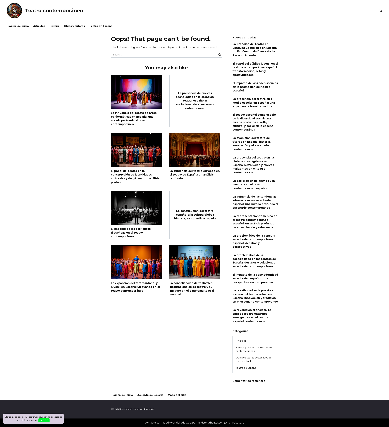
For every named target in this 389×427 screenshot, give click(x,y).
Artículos (39, 26)
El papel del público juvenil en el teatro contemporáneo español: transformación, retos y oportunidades (255, 69)
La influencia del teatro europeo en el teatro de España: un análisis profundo (194, 174)
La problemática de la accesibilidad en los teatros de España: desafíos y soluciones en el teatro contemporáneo (254, 260)
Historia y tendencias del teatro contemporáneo (254, 349)
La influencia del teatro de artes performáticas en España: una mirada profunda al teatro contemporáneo (134, 118)
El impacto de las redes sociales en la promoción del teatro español (255, 86)
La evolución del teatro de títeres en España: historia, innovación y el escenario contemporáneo (251, 143)
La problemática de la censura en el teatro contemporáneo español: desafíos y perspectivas (253, 241)
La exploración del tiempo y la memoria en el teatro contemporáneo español (253, 184)
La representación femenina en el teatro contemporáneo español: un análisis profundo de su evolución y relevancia (254, 221)
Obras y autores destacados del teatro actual (254, 359)
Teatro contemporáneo (54, 11)
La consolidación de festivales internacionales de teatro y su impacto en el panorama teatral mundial (191, 288)
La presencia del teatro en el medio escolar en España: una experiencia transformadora (253, 102)
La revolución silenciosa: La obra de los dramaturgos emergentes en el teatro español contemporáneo (252, 315)
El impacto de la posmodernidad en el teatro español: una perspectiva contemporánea (255, 278)
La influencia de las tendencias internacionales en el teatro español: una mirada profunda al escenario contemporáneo (255, 202)
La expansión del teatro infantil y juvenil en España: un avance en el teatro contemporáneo (135, 286)
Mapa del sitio (177, 395)
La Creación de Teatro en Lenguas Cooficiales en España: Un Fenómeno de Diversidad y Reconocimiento (254, 49)
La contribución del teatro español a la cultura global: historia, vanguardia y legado (195, 214)
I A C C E (44, 420)
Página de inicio (18, 26)
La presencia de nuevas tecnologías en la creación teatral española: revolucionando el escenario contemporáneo (195, 100)
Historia (55, 26)
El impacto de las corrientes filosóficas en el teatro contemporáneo (131, 232)
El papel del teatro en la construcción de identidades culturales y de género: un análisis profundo (135, 176)
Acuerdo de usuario (150, 395)
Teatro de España (100, 26)
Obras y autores (74, 26)
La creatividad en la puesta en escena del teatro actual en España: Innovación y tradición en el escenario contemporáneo (255, 296)
